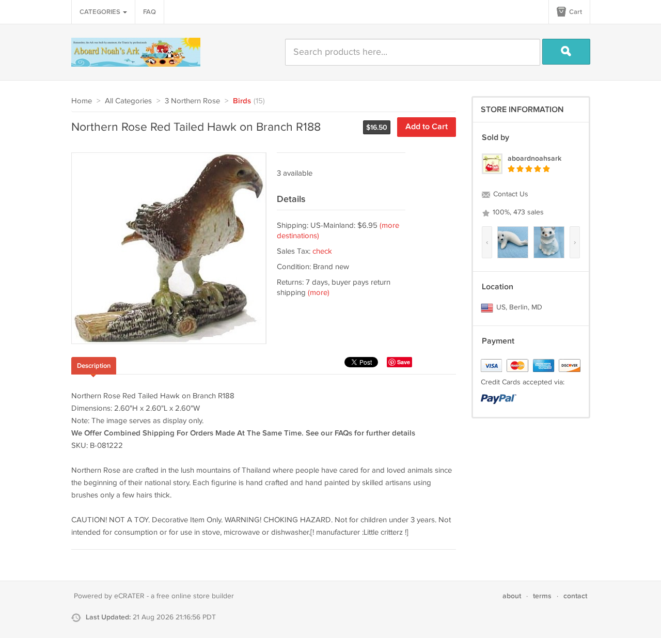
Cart (575, 12)
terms (542, 596)
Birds (242, 101)
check (322, 251)
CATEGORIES (101, 12)
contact (575, 596)
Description (94, 366)
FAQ (149, 12)
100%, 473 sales (517, 212)
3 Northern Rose (192, 101)
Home (81, 101)
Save (403, 362)
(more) (318, 292)
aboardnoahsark (534, 158)
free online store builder (195, 596)
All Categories (128, 101)
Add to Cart (426, 127)
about (511, 596)
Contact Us (509, 194)
